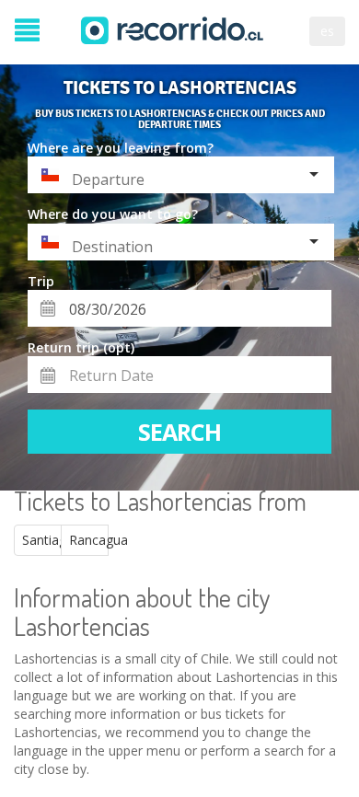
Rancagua (89, 540)
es (327, 31)
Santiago (42, 540)
